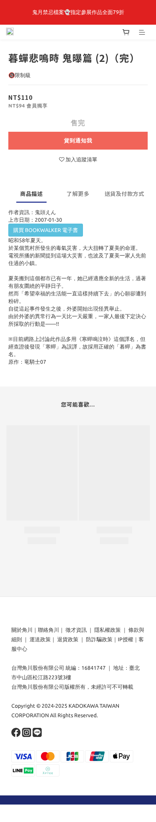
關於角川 (22, 630)
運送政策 (40, 639)
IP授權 (125, 639)
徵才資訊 (76, 630)
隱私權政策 (107, 630)
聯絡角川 (48, 630)
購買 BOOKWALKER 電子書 (45, 230)
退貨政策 (67, 639)
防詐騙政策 (98, 639)
